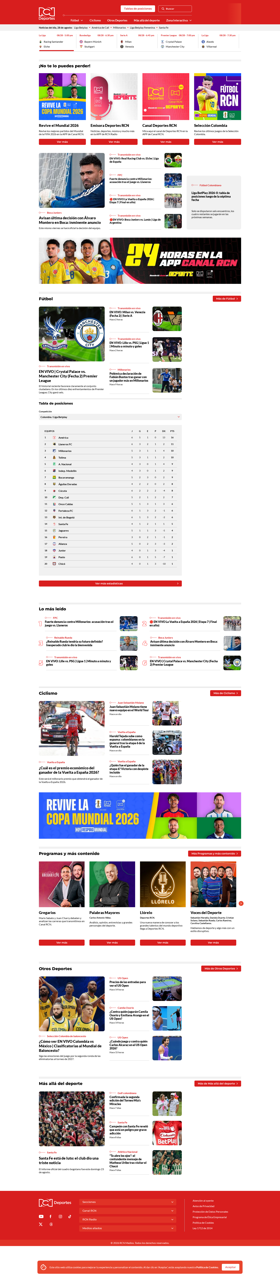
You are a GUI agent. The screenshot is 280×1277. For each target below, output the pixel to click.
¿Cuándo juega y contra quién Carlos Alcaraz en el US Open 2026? (128, 1045)
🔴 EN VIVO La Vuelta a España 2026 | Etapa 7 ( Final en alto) (132, 201)
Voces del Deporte (206, 912)
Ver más (62, 141)
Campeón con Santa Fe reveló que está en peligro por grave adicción (129, 1130)
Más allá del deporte (147, 20)
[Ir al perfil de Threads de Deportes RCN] (51, 1224)
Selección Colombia (210, 125)
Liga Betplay (81, 27)
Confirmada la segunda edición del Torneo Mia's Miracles (125, 1100)
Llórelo (146, 912)
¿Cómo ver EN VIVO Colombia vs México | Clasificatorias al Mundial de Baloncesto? (70, 1046)
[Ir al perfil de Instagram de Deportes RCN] (60, 1217)
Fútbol (75, 20)
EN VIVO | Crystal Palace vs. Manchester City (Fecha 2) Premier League (68, 376)
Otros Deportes (117, 20)
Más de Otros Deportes (220, 968)
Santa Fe (163, 27)
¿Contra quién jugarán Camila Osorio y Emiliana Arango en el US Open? (129, 1015)
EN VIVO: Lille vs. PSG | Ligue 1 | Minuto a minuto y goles (129, 344)
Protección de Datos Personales (210, 1211)
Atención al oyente (203, 1200)
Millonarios (119, 27)
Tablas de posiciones (138, 8)
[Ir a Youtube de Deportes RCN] (41, 1217)
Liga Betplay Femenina (142, 27)
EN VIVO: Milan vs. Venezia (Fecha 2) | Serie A (127, 313)
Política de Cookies (207, 1267)
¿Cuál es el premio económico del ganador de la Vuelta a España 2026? (69, 770)
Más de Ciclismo (224, 693)
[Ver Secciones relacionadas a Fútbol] (82, 20)
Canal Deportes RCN (159, 125)
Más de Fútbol (225, 298)
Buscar (170, 8)
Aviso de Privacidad (203, 1206)
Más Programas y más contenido (213, 853)
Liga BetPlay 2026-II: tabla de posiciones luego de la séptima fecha (211, 196)
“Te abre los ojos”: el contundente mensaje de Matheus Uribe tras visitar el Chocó (128, 1161)
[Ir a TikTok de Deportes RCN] (69, 1217)
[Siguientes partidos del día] (238, 41)
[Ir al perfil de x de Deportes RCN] (40, 1224)
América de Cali (100, 27)
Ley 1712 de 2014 (202, 1228)
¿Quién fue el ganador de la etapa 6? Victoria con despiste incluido (129, 768)
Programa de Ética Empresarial (210, 1217)
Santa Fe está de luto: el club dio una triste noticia (69, 1160)
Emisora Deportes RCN (110, 125)
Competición (45, 411)
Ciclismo (95, 20)
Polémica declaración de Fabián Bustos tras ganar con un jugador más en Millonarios (129, 377)
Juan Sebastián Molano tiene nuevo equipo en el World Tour (129, 708)
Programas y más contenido (69, 853)
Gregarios (47, 912)
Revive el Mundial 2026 (59, 125)
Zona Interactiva (177, 20)
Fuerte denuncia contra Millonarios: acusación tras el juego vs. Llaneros (131, 180)
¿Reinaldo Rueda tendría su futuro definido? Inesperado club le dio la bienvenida (74, 643)
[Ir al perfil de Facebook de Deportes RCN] (50, 1217)
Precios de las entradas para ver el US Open (128, 983)
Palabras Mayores (104, 912)
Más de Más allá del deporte (216, 1083)
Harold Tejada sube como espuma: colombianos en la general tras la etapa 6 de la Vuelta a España (127, 741)
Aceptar (230, 1267)
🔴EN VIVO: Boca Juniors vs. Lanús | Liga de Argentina (135, 221)
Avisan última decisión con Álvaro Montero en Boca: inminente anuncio (70, 220)
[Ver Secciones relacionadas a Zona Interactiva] (190, 20)
